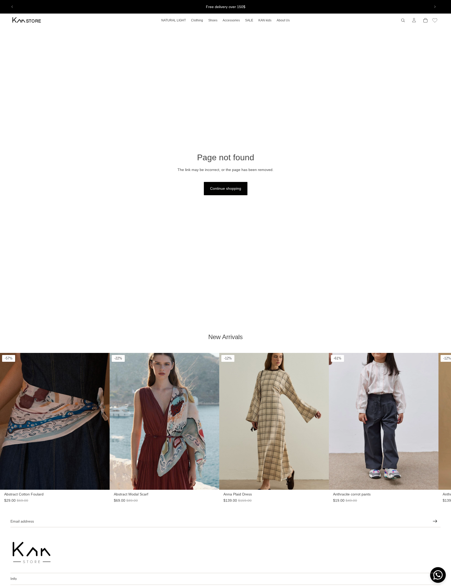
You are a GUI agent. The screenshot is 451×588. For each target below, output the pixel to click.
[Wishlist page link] (434, 20)
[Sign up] (435, 521)
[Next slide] (435, 7)
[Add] (101, 495)
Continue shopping (225, 188)
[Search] (403, 20)
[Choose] (324, 495)
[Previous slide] (12, 7)
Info (13, 579)
